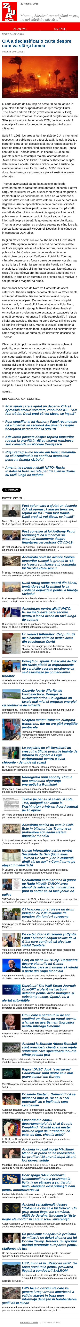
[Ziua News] (9, 11)
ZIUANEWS (20, 29)
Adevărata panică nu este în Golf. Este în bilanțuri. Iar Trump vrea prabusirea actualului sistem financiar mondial (48, 830)
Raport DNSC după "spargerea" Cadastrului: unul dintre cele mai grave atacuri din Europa (47, 1073)
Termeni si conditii (29, 1322)
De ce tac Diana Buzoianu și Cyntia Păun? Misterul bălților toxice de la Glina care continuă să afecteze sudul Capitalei (49, 940)
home (5, 33)
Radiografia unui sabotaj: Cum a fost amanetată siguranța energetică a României (47, 781)
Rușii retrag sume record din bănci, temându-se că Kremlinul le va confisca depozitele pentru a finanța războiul (40, 456)
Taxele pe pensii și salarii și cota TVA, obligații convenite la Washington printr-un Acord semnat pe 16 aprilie (50, 805)
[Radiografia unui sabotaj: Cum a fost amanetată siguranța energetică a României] (11, 781)
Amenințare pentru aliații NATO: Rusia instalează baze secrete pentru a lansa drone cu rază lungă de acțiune (40, 471)
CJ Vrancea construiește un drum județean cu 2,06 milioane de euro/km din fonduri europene (48, 913)
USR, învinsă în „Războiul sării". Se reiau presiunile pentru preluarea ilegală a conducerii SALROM (49, 1267)
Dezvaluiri (17, 33)
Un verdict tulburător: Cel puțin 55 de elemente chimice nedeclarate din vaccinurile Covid (48, 638)
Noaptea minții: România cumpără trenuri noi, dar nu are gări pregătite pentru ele (50, 723)
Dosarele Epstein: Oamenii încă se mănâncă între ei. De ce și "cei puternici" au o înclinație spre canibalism (48, 1100)
